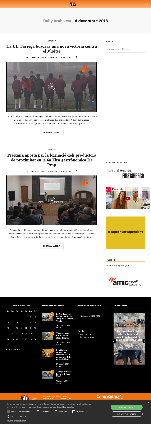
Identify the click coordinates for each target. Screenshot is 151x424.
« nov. (9, 349)
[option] (129, 339)
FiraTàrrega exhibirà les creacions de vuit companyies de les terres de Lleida (63, 355)
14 (26, 328)
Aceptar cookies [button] (126, 407)
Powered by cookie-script (16, 421)
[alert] (75, 412)
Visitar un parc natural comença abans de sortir (63, 335)
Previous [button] (113, 341)
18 (13, 333)
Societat (51, 150)
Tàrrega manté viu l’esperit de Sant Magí (64, 374)
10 (8, 328)
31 (8, 345)
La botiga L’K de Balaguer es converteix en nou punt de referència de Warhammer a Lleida (130, 335)
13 (22, 328)
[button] (51, 416)
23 (35, 333)
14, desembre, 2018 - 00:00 (59, 57)
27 (21, 339)
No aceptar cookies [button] (126, 414)
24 (8, 339)
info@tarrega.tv (61, 396)
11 (12, 328)
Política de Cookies (87, 337)
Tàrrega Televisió (37, 57)
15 (30, 328)
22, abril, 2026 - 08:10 (130, 348)
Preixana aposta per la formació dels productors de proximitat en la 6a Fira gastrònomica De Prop (51, 160)
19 (17, 333)
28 (26, 339)
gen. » (17, 349)
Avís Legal (82, 331)
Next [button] (145, 341)
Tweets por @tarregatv (117, 265)
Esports (52, 41)
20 (21, 333)
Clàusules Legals (85, 334)
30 (35, 339)
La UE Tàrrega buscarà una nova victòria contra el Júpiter (51, 48)
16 (35, 328)
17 (8, 333)
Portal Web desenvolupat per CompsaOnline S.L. (110, 401)
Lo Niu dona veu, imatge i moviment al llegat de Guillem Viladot (64, 317)
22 (30, 333)
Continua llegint (51, 132)
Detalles (70, 407)
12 (17, 328)
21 (26, 333)
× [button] (148, 403)
